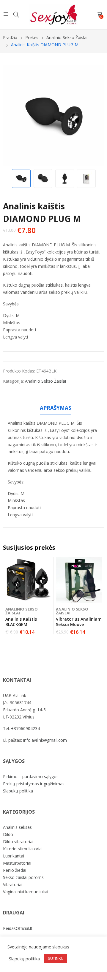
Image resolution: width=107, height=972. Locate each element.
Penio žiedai (14, 870)
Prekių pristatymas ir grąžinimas (33, 783)
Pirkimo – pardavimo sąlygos (31, 776)
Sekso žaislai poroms (23, 877)
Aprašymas (55, 407)
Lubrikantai (13, 856)
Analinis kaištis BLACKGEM (21, 621)
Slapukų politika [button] (24, 958)
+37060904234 (25, 728)
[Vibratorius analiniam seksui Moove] (79, 580)
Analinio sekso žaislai (45, 381)
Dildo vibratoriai (18, 841)
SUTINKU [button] (56, 958)
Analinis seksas (17, 827)
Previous (10, 115)
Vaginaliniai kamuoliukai (25, 891)
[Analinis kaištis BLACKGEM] (28, 580)
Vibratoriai (12, 884)
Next (97, 115)
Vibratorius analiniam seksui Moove (79, 621)
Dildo (8, 834)
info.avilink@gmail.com (45, 740)
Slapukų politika (18, 791)
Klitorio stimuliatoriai (23, 849)
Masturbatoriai (17, 863)
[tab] (55, 409)
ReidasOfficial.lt (17, 928)
